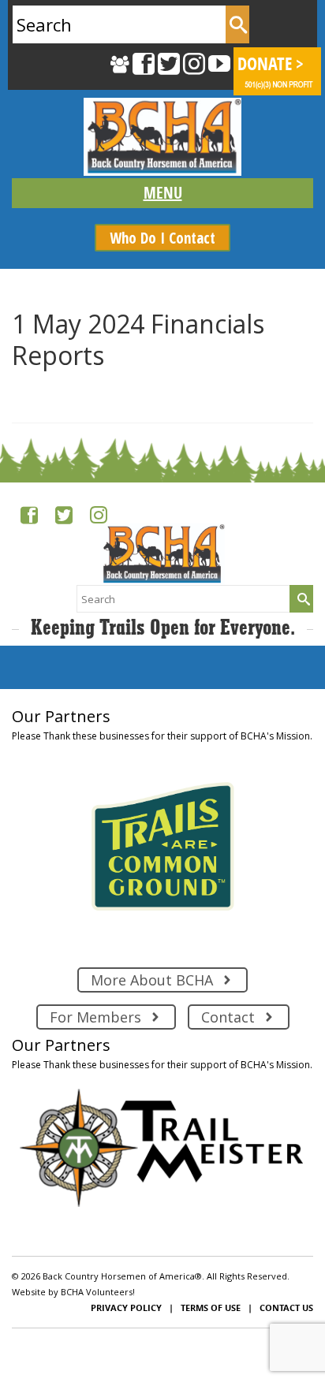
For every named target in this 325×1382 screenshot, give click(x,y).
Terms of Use (211, 1307)
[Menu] (162, 193)
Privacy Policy (126, 1307)
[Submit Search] (237, 24)
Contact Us (286, 1307)
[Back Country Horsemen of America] (162, 137)
